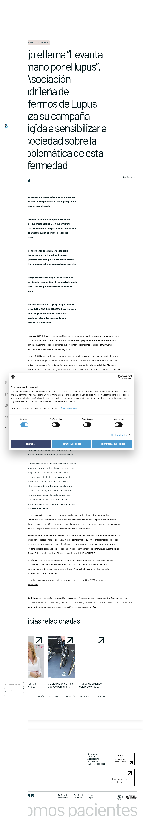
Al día (19, 15)
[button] (30, 667)
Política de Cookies (79, 796)
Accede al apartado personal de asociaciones (120, 758)
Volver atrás (23, 11)
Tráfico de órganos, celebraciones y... (90, 685)
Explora (91, 756)
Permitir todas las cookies (112, 444)
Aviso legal (90, 796)
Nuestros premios (96, 763)
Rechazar (30, 444)
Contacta (7, 696)
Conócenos (93, 753)
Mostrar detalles (119, 435)
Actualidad (92, 761)
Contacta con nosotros (119, 780)
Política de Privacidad (63, 796)
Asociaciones (94, 758)
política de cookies (67, 408)
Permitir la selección (71, 444)
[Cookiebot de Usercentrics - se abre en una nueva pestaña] (120, 377)
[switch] (56, 424)
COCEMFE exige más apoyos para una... (60, 685)
